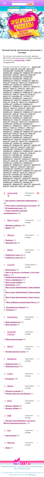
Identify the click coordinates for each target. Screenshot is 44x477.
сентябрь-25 (33, 180)
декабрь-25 (27, 182)
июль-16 (14, 122)
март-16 (17, 120)
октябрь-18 (27, 135)
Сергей (10, 265)
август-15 (7, 116)
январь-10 (27, 78)
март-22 (17, 159)
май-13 (35, 100)
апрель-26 (36, 184)
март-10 (17, 80)
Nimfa (10, 250)
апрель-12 (7, 94)
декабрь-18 (17, 137)
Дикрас (10, 235)
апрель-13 (26, 100)
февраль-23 (17, 165)
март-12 (37, 92)
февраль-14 (17, 106)
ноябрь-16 (17, 123)
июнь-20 (13, 147)
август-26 (30, 186)
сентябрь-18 (17, 135)
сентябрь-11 (8, 90)
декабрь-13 (27, 104)
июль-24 (31, 172)
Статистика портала (24, 468)
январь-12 (17, 92)
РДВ (9, 416)
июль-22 (14, 161)
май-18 (16, 133)
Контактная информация (8, 466)
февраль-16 (8, 120)
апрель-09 (7, 75)
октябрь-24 (27, 174)
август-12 (7, 96)
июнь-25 (6, 180)
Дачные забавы (12, 406)
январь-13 (27, 98)
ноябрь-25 (17, 182)
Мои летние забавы (14, 282)
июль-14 (21, 108)
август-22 (23, 161)
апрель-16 (26, 120)
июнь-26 (13, 186)
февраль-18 (28, 131)
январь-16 (27, 118)
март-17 (27, 125)
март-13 (17, 100)
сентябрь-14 (8, 110)
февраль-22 (8, 159)
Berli (9, 401)
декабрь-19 (27, 143)
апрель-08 (36, 67)
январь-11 (7, 86)
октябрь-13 (7, 104)
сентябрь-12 (17, 96)
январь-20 (7, 145)
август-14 (30, 108)
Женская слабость (14, 225)
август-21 (7, 155)
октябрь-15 (27, 116)
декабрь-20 (7, 151)
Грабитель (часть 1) (14, 255)
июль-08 (21, 69)
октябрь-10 (7, 84)
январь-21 (18, 151)
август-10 (23, 82)
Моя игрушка (11, 324)
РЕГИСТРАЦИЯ (14, 7)
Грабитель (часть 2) (14, 257)
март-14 (27, 106)
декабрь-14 (7, 112)
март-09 (37, 73)
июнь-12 (23, 94)
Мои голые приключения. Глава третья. (23, 297)
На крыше (10, 379)
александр (19, 60)
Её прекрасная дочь (14, 208)
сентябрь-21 (17, 155)
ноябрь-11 (28, 90)
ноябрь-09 (7, 78)
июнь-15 (23, 114)
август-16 (23, 122)
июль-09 (31, 75)
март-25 (17, 178)
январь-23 (7, 165)
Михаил (11, 443)
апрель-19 (26, 139)
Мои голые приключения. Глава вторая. (23, 292)
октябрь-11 (18, 90)
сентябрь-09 (17, 77)
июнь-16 (6, 122)
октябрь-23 (18, 168)
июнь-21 (23, 153)
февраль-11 (17, 86)
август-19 (23, 141)
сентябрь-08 (8, 71)
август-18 (7, 135)
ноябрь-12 (7, 98)
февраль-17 (17, 125)
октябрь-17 (18, 129)
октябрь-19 (7, 143)
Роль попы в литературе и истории (21, 206)
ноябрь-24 (7, 176)
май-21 (16, 153)
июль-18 (31, 133)
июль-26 (21, 186)
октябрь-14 (18, 110)
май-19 (35, 139)
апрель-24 (7, 172)
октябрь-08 (18, 71)
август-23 (30, 167)
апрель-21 (7, 153)
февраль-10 (8, 80)
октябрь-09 (27, 77)
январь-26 (7, 184)
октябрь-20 (18, 149)
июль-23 (21, 167)
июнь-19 (6, 141)
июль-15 (31, 114)
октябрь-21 (27, 155)
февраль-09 (28, 73)
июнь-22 (6, 161)
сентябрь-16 (33, 122)
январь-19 (27, 137)
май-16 (35, 120)
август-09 (7, 77)
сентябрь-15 (17, 116)
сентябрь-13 (33, 102)
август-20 (30, 147)
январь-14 (7, 106)
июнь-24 (23, 172)
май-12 (16, 94)
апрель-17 (36, 125)
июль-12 (31, 94)
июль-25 (14, 180)
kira (9, 430)
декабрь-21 (17, 157)
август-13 (23, 102)
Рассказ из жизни (13, 391)
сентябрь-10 (33, 82)
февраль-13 (8, 100)
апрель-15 (7, 114)
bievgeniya (12, 317)
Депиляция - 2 (12, 285)
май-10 (35, 80)
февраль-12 (28, 92)
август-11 (30, 88)
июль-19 (14, 141)
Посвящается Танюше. (16, 307)
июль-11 (21, 88)
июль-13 (14, 102)
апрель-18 (7, 133)
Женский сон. (11, 243)
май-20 (6, 147)
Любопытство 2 (12, 366)
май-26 (6, 186)
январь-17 (7, 125)
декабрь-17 (7, 131)
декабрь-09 (17, 78)
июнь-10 (6, 82)
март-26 (27, 184)
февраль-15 (28, 112)
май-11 (6, 88)
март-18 (37, 131)
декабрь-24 (17, 176)
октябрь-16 (7, 123)
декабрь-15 (17, 118)
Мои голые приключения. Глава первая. (23, 287)
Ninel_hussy (13, 220)
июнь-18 (23, 133)
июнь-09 (23, 75)
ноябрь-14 (29, 110)
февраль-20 (17, 145)
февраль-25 (8, 178)
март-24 (37, 170)
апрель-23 (36, 165)
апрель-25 (26, 178)
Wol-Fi (10, 347)
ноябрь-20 (29, 149)
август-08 (30, 69)
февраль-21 (28, 151)
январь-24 (18, 170)
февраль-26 (17, 184)
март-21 (37, 151)
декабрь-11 (7, 92)
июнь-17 (13, 127)
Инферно (11, 359)
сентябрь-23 (8, 168)
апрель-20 (36, 145)
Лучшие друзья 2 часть (16, 352)
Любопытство (12, 364)
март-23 (27, 165)
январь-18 (18, 131)
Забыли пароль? (30, 7)
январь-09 (18, 73)
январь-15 (18, 112)
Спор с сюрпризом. (14, 280)
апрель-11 (35, 86)
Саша (10, 374)
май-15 (16, 114)
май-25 (35, 178)
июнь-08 (13, 69)
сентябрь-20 (8, 149)
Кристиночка (11, 435)
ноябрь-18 (7, 137)
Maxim (10, 386)
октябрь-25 (7, 182)
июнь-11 (13, 88)
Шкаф (8, 228)
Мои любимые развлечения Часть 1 (22, 302)
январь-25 (27, 176)
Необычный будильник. (16, 277)
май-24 (16, 172)
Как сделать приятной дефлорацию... (22, 201)
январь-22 (27, 157)
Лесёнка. (9, 240)
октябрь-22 (7, 163)
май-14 (6, 108)
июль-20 (21, 147)
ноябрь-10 (17, 84)
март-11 (27, 86)
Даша (8, 448)
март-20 (27, 145)
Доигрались (11, 270)
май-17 (6, 127)
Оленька (10, 310)
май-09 (16, 75)
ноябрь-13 (17, 104)
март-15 (37, 112)
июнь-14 (13, 108)
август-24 (7, 174)
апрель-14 (36, 106)
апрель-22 (26, 159)
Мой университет (13, 322)
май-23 (6, 167)
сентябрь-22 (33, 161)
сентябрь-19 (33, 141)
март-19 (17, 139)
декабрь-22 (27, 163)
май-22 (35, 159)
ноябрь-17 (29, 129)
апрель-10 (26, 80)
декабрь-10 (27, 84)
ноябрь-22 (17, 163)
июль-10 (14, 82)
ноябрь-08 (29, 71)
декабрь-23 (7, 170)
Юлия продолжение (14, 339)
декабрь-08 (7, 73)
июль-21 (31, 153)
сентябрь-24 (17, 174)
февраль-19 (8, 139)
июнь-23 (13, 167)
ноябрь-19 (17, 143)
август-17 (30, 127)
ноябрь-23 (29, 168)
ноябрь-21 (7, 157)
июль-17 (21, 127)
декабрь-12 (17, 98)
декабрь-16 (27, 123)
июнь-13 (6, 102)
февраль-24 (28, 170)
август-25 (23, 180)
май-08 (6, 69)
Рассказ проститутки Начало (18, 393)
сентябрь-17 (8, 129)
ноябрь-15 (7, 118)
